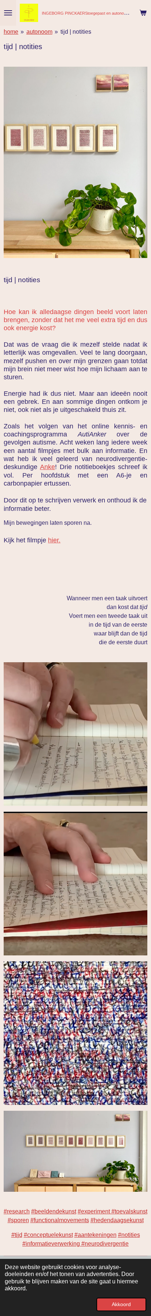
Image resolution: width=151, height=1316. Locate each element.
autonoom (39, 32)
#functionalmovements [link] (59, 1220)
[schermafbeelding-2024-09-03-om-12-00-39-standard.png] (75, 734)
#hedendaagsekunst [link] (117, 1220)
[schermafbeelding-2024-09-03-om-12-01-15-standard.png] (75, 883)
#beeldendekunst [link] (53, 1211)
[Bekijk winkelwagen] (143, 13)
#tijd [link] (16, 1235)
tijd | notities (75, 32)
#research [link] (17, 1211)
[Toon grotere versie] (75, 162)
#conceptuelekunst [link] (48, 1235)
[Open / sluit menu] (8, 13)
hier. (54, 540)
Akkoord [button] (121, 1304)
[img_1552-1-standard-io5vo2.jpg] (75, 1033)
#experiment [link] (94, 1211)
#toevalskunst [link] (129, 1211)
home (11, 32)
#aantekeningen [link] (95, 1235)
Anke (47, 467)
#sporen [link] (18, 1220)
